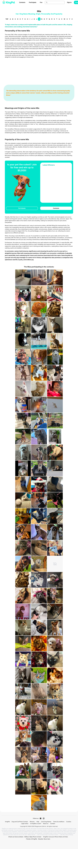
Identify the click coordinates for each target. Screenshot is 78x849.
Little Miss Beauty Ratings (66, 834)
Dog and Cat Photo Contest (20, 821)
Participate (32, 2)
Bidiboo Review (31, 834)
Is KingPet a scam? (35, 823)
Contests (22, 2)
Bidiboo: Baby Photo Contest (32, 836)
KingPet (7, 821)
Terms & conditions (58, 821)
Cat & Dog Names (46, 821)
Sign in (69, 2)
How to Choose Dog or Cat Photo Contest (47, 834)
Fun (41, 2)
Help (37, 821)
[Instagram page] (43, 818)
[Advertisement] (39, 69)
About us (45, 823)
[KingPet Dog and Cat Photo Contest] (9, 2)
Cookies (68, 821)
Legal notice (24, 823)
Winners (32, 821)
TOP (6, 19)
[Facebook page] (40, 818)
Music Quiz (47, 839)
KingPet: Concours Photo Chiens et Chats (55, 836)
